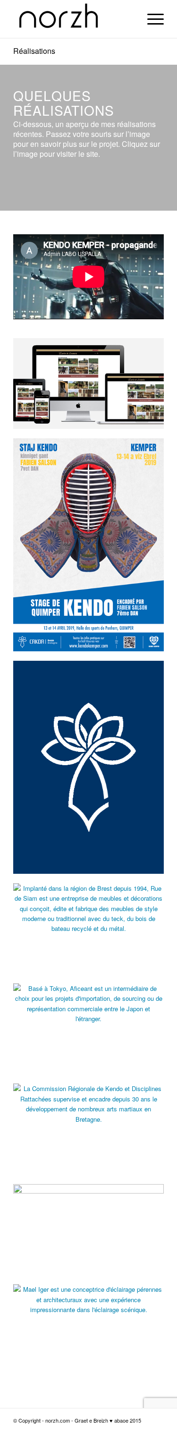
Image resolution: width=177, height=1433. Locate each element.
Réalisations (34, 50)
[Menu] (151, 19)
